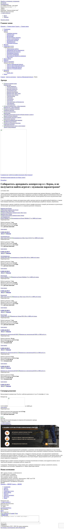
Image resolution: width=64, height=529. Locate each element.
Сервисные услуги (9, 46)
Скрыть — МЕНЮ (17, 484)
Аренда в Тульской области (14, 68)
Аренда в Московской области (15, 64)
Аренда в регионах (9, 61)
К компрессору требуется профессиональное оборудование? (17, 174)
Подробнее (3, 180)
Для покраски (10, 103)
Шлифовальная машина (10, 121)
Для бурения (10, 99)
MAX (5, 15)
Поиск (2, 7)
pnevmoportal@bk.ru (6, 424)
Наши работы (7, 58)
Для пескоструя (11, 104)
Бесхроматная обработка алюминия (16, 56)
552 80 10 (5, 13)
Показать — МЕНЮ (6, 484)
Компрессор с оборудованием (12, 107)
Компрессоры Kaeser (12, 92)
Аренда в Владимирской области (16, 65)
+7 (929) (5, 422)
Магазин (6, 44)
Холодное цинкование (13, 54)
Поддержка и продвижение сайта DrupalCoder (13, 527)
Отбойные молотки (12, 33)
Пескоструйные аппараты (14, 37)
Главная (3, 77)
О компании (7, 29)
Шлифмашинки (11, 41)
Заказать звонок (5, 19)
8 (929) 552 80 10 (5, 232)
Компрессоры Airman (12, 95)
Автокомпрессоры (12, 90)
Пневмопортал (5, 4)
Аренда (6, 30)
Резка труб (9, 57)
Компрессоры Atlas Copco (14, 93)
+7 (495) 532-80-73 (5, 502)
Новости (6, 60)
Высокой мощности (12, 89)
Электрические (11, 96)
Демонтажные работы (13, 49)
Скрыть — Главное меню (22, 26)
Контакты (6, 70)
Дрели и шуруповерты (13, 39)
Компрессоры (10, 34)
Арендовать (4, 229)
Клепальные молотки (12, 40)
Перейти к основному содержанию (10, 1)
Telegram (6, 17)
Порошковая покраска (13, 53)
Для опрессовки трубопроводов (15, 102)
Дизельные (10, 97)
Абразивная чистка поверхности (15, 50)
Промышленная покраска (13, 51)
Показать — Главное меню (8, 26)
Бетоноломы (10, 36)
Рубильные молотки (12, 43)
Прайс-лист (10, 72)
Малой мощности (11, 86)
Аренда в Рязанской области (14, 67)
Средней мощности (12, 87)
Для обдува (10, 100)
